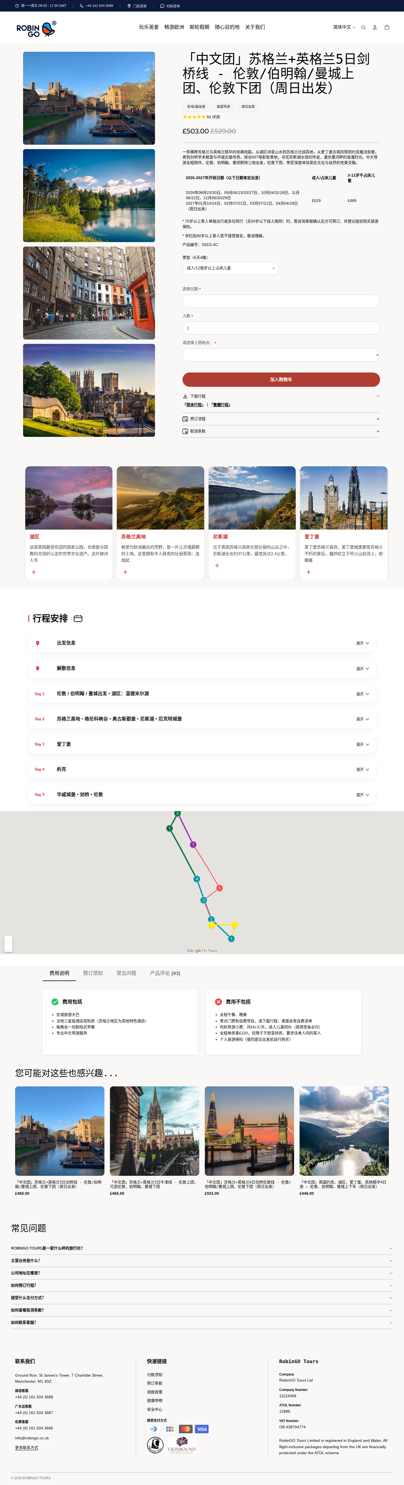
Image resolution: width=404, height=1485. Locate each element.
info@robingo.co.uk (32, 1438)
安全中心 (154, 1409)
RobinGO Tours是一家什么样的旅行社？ (48, 1248)
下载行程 (198, 396)
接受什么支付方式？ (28, 1297)
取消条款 (198, 431)
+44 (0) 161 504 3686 (34, 1428)
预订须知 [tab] (93, 973)
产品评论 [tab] (165, 973)
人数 (186, 316)
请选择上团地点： (197, 342)
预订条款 (154, 1383)
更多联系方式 (26, 1447)
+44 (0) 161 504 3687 (34, 1412)
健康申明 (154, 1400)
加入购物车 (281, 379)
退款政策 (154, 1392)
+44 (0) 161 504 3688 (34, 1397)
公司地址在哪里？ (26, 1272)
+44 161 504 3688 (99, 6)
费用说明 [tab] (59, 973)
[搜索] (363, 27)
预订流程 (198, 419)
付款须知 (154, 1374)
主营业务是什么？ (26, 1260)
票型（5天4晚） (196, 257)
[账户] (375, 27)
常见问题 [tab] (126, 973)
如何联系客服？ (24, 1322)
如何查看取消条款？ (28, 1310)
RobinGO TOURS (37, 1478)
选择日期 (190, 289)
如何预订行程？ (24, 1285)
